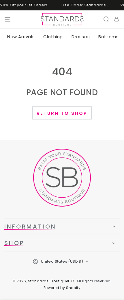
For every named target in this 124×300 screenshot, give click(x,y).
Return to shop (62, 113)
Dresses (81, 37)
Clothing (53, 37)
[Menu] (7, 19)
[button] (106, 19)
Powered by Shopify (62, 288)
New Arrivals (21, 37)
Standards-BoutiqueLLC (51, 281)
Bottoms (108, 37)
